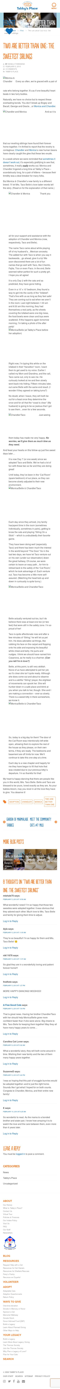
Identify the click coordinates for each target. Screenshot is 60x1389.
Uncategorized (10, 1183)
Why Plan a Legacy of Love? (14, 1351)
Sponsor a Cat (9, 1311)
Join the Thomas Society (13, 1348)
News (6, 1172)
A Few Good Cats (12, 1005)
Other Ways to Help (11, 1330)
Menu (54, 6)
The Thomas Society (11, 1345)
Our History (7, 1205)
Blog (6, 1256)
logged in (20, 1153)
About (7, 1201)
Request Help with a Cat (13, 1265)
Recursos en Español (11, 1277)
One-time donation (10, 1305)
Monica (32, 150)
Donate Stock (8, 1318)
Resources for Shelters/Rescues (16, 1271)
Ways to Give (12, 1301)
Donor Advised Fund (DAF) (14, 1321)
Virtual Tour (7, 1214)
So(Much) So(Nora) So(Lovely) (30, 860)
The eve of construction (51, 859)
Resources (11, 1261)
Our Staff (6, 1229)
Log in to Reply (10, 921)
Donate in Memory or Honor (14, 1308)
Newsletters (8, 1232)
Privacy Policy (42, 1376)
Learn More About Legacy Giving (16, 1342)
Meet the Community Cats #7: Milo (40, 822)
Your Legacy (12, 1335)
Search (8, 1359)
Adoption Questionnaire (12, 1294)
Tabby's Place (10, 1178)
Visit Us (6, 1223)
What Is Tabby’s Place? (12, 1208)
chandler (27, 801)
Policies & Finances (11, 1217)
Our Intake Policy (10, 1220)
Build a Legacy (9, 1324)
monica (38, 801)
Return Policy (8, 1297)
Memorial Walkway (10, 1315)
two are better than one (49, 802)
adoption (14, 801)
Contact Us (7, 1211)
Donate (9, 23)
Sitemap (29, 1376)
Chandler (20, 150)
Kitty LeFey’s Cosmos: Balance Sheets (8, 859)
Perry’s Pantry (9, 1274)
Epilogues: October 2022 (19, 860)
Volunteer (10, 1282)
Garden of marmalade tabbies (17, 822)
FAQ (5, 1226)
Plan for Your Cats (10, 1354)
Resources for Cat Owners (13, 1268)
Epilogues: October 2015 (40, 860)
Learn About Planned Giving (14, 1327)
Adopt (7, 1287)
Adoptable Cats (9, 1291)
